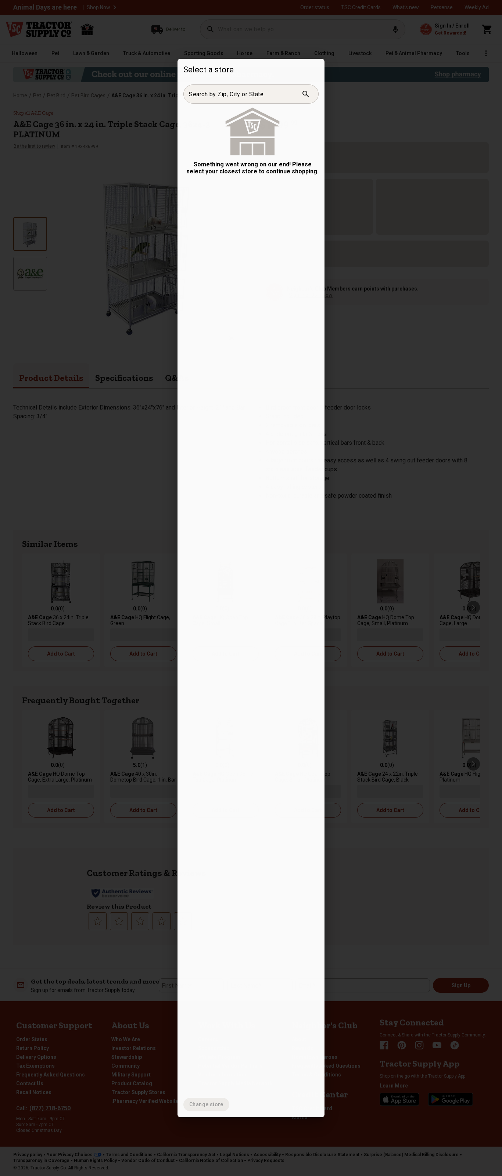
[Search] (305, 94)
